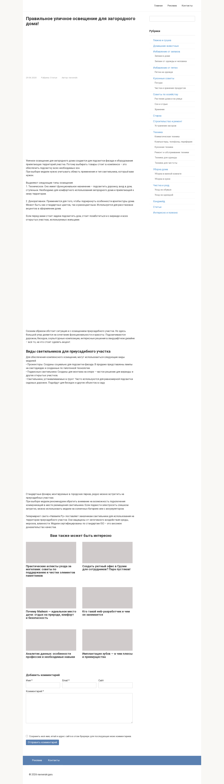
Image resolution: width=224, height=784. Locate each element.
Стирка (157, 115)
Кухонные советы (163, 78)
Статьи (53, 77)
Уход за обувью (163, 189)
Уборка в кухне (162, 179)
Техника (158, 132)
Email (65, 680)
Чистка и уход (161, 185)
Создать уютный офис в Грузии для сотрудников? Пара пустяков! (106, 567)
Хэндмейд (159, 201)
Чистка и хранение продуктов (170, 88)
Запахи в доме (162, 56)
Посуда (158, 83)
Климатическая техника (167, 136)
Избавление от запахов (166, 51)
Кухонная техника (164, 147)
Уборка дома (160, 169)
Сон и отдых (161, 104)
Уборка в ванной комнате (168, 173)
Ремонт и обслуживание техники (172, 152)
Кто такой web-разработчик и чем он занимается (106, 613)
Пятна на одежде (164, 72)
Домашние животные (166, 45)
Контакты (187, 5)
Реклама (172, 5)
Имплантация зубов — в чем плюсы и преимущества (107, 655)
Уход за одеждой (164, 195)
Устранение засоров (165, 125)
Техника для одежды (166, 157)
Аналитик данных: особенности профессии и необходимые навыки (50, 655)
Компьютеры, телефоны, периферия (173, 141)
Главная (158, 5)
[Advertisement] (80, 50)
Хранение (160, 109)
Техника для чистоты (166, 163)
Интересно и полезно (165, 212)
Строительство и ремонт (167, 121)
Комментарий (35, 691)
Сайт (101, 680)
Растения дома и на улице (168, 99)
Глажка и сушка (162, 40)
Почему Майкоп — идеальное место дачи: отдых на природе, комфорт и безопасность (51, 615)
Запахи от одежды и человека (171, 61)
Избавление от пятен (165, 67)
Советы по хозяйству (165, 94)
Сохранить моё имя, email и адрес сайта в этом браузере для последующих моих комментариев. (80, 736)
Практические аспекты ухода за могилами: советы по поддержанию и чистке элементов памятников (50, 571)
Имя (29, 680)
